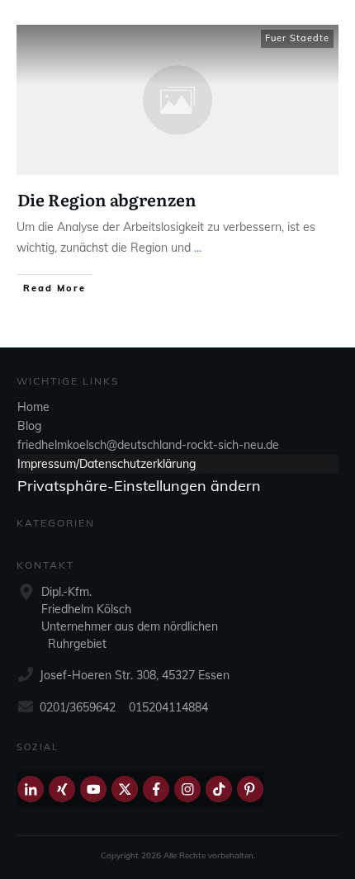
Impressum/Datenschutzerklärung (106, 463)
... (197, 247)
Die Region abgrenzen (106, 199)
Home (33, 406)
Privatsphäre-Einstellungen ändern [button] (139, 485)
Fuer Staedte (297, 38)
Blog (29, 425)
